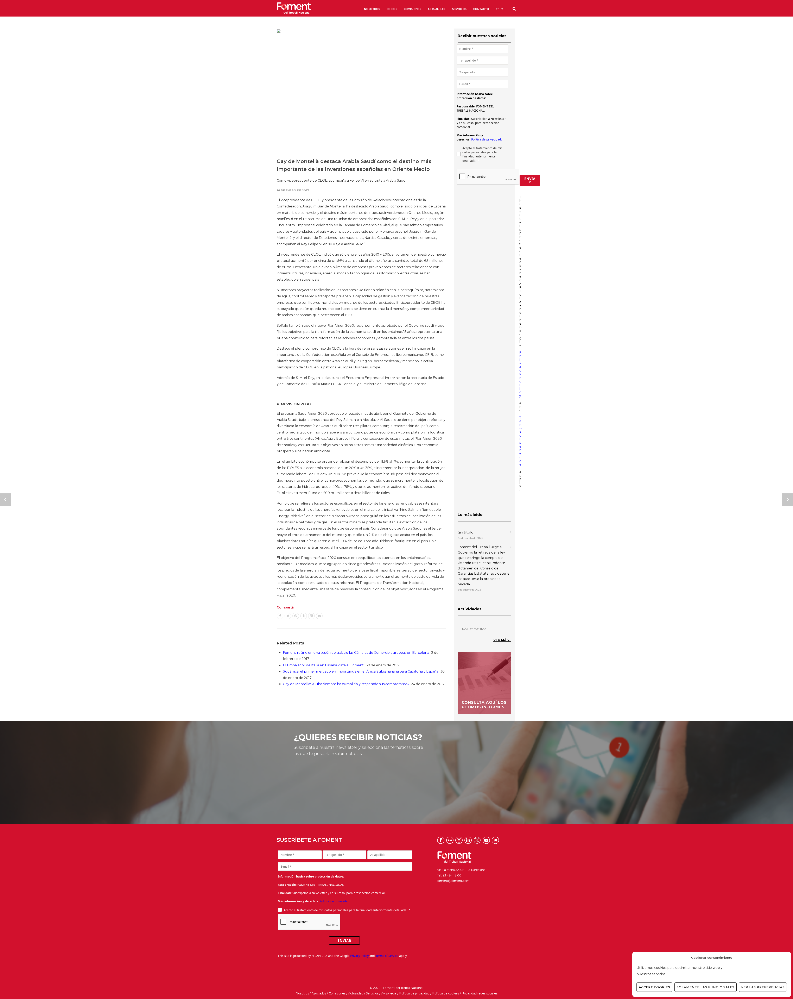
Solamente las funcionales (705, 987)
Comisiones (337, 993)
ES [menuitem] (497, 9)
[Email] (319, 616)
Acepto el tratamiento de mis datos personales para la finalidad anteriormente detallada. (482, 154)
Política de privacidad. (486, 139)
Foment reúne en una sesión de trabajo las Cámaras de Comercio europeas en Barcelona (356, 653)
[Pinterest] (295, 616)
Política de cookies (445, 993)
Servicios (372, 993)
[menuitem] (499, 9)
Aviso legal (388, 993)
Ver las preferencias (763, 987)
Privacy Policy (520, 374)
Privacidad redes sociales (479, 993)
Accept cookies (654, 987)
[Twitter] (288, 616)
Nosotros (302, 993)
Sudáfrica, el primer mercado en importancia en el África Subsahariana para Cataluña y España (360, 671)
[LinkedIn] (311, 616)
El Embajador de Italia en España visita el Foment (323, 665)
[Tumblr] (303, 616)
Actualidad (355, 993)
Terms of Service (520, 441)
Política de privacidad (414, 993)
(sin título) (466, 532)
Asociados (319, 993)
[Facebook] (280, 616)
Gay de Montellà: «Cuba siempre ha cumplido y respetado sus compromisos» (346, 684)
